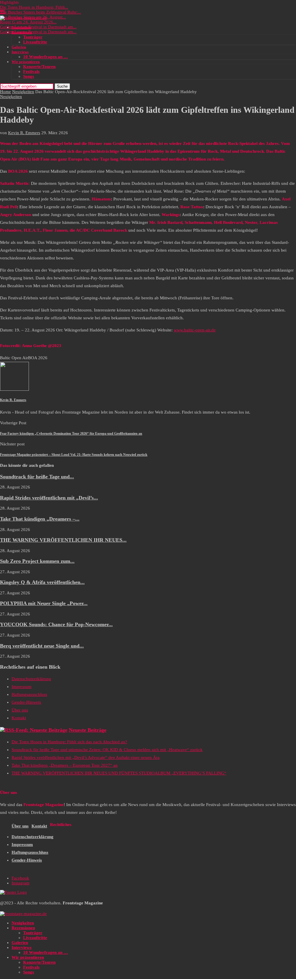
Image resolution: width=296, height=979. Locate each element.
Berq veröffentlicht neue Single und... (42, 646)
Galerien (19, 47)
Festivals (31, 71)
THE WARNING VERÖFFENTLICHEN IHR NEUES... (63, 540)
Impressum (22, 686)
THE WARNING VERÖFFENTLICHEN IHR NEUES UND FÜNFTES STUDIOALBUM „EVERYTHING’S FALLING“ (119, 773)
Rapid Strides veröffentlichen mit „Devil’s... (49, 498)
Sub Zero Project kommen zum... (37, 561)
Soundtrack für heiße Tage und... (37, 477)
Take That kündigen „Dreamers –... (39, 519)
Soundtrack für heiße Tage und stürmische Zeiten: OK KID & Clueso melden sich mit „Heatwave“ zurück (107, 749)
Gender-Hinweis (26, 702)
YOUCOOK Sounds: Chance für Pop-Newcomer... (56, 624)
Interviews (20, 52)
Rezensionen (22, 32)
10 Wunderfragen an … (45, 56)
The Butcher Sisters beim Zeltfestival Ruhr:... (40, 12)
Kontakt (19, 718)
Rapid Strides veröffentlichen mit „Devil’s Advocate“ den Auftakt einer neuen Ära (86, 757)
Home (5, 91)
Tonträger (32, 37)
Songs (28, 76)
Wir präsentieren (26, 62)
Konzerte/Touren (39, 66)
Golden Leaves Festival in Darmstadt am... (38, 27)
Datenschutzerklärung (31, 678)
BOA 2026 (37, 357)
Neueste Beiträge (87, 730)
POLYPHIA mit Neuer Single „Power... (44, 603)
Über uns (20, 710)
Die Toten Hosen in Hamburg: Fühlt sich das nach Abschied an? (69, 742)
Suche (62, 86)
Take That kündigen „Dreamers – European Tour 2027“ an (65, 765)
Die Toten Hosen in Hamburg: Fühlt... (34, 7)
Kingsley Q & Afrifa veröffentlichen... (42, 582)
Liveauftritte (35, 42)
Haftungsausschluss (29, 694)
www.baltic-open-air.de (195, 330)
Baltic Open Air (14, 357)
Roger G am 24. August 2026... (28, 22)
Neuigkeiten (21, 27)
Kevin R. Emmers (24, 132)
